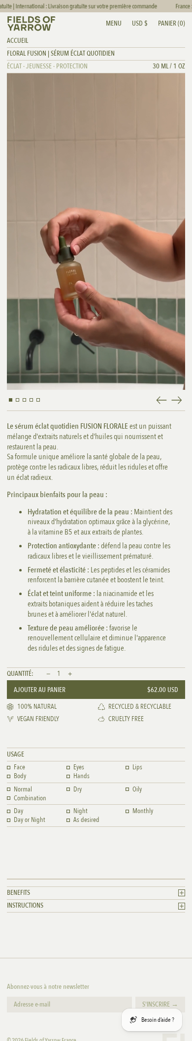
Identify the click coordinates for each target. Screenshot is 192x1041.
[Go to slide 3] (24, 400)
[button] (171, 24)
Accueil (17, 40)
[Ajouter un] (69, 674)
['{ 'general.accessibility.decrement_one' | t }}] (48, 674)
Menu (114, 23)
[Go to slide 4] (31, 400)
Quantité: (20, 673)
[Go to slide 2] (17, 400)
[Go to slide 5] (38, 400)
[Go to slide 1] (10, 400)
